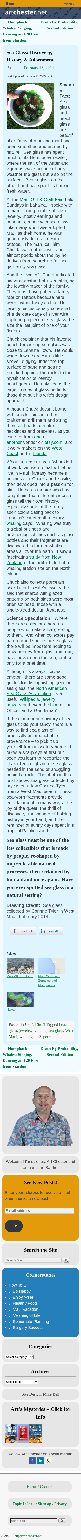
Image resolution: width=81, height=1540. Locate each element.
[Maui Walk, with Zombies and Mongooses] (51, 966)
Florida (40, 453)
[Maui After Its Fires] (20, 966)
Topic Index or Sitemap (32, 1503)
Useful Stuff (35, 1024)
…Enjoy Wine (21, 1297)
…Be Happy (20, 1291)
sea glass (56, 1030)
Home (10, 3)
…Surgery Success (26, 1327)
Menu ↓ (69, 4)
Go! (14, 1226)
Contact (46, 1486)
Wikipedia (29, 699)
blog (54, 704)
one (38, 436)
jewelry (25, 1030)
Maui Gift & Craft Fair (41, 199)
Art (52, 76)
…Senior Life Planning (29, 1321)
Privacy (60, 1503)
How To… (17, 1285)
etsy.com (54, 442)
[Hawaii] (20, 999)
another (14, 442)
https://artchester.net (28, 1536)
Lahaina (39, 1030)
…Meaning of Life (24, 1315)
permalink (51, 1036)
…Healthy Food (23, 1303)
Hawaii (11, 1009)
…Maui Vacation (23, 1309)
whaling (14, 523)
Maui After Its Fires (20, 976)
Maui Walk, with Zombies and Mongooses (49, 980)
